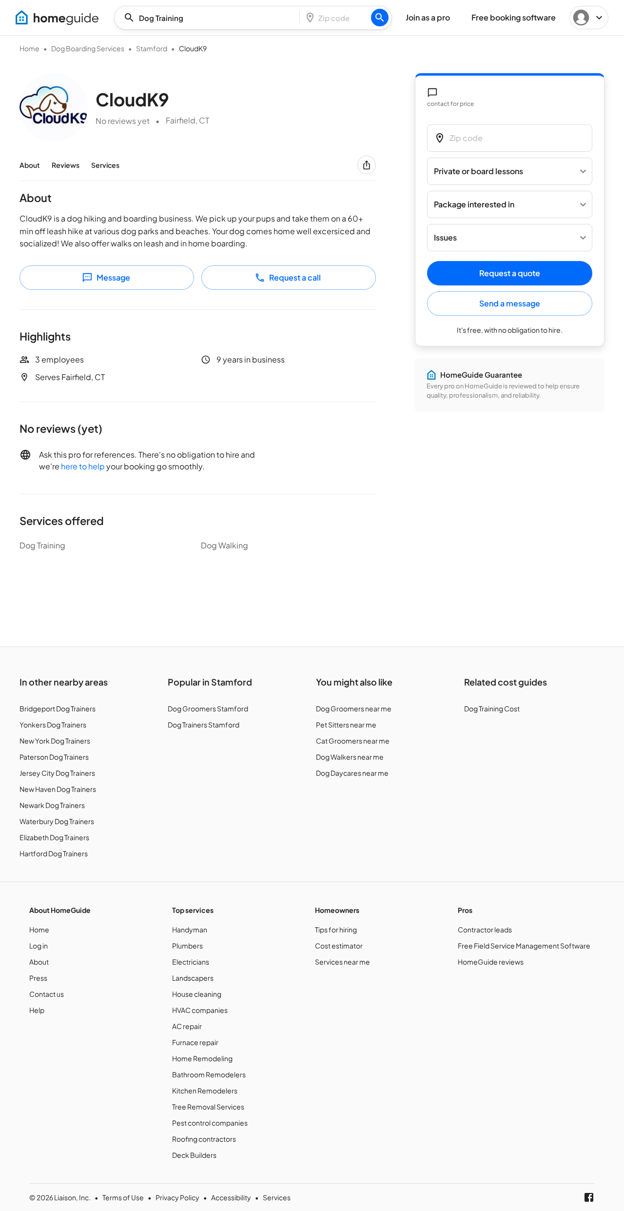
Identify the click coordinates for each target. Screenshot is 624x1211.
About (30, 165)
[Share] (366, 165)
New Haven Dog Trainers (58, 789)
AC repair (187, 1026)
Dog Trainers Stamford (203, 724)
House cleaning (196, 993)
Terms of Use (123, 1197)
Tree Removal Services (208, 1106)
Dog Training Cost (492, 708)
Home (29, 48)
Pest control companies (210, 1122)
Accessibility (231, 1197)
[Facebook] (589, 1197)
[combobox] (209, 17)
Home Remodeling (202, 1058)
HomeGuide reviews (491, 961)
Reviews (65, 165)
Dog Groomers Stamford (208, 708)
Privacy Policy (177, 1197)
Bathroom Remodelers (209, 1074)
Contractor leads (485, 929)
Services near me (342, 961)
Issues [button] (445, 238)
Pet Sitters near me (346, 724)
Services (105, 165)
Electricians (190, 961)
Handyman (189, 929)
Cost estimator (339, 945)
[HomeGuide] (57, 17)
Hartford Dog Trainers (54, 853)
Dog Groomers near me (353, 708)
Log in (38, 945)
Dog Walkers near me (350, 756)
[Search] (380, 17)
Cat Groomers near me (353, 740)
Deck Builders (194, 1154)
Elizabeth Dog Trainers (54, 837)
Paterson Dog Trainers (54, 756)
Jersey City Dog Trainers (57, 772)
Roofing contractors (204, 1138)
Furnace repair (195, 1042)
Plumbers (187, 945)
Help (36, 1010)
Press (38, 977)
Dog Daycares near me (352, 772)
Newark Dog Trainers (52, 805)
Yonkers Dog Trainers (53, 724)
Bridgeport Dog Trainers (58, 708)
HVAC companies (200, 1010)
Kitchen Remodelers (204, 1090)
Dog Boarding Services (87, 48)
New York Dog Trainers (55, 740)
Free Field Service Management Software (524, 945)
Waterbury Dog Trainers (57, 821)
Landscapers (193, 977)
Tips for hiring (336, 929)
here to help (83, 466)
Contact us (46, 993)
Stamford (151, 48)
